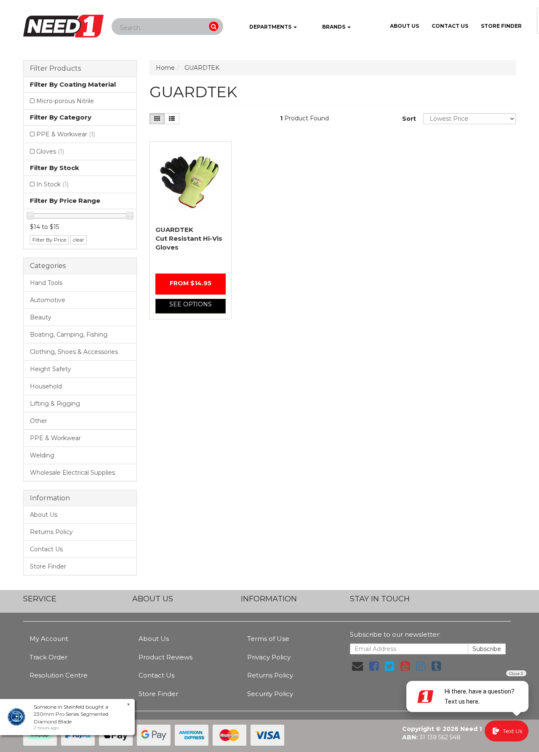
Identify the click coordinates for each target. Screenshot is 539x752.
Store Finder (48, 566)
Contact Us (450, 26)
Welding (42, 455)
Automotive (47, 300)
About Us (404, 26)
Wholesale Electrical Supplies (72, 472)
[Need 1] (63, 23)
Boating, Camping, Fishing (68, 334)
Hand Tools (46, 283)
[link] (374, 666)
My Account (48, 639)
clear (78, 239)
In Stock (52, 184)
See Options (190, 304)
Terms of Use (268, 639)
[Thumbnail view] (157, 118)
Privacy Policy (269, 657)
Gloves (50, 151)
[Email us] (357, 666)
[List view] (171, 118)
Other (38, 421)
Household (46, 386)
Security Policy (270, 694)
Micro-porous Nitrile (65, 101)
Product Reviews (165, 657)
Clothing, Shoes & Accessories (74, 352)
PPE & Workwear (65, 134)
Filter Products (55, 68)
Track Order (48, 657)
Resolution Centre (58, 675)
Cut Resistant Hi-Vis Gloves (188, 238)
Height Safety (50, 369)
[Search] (213, 26)
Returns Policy (51, 532)
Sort (409, 118)
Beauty (40, 317)
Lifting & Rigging (55, 403)
